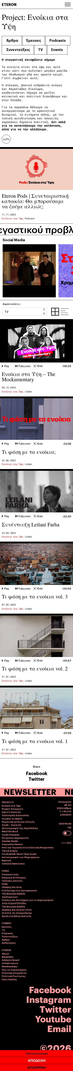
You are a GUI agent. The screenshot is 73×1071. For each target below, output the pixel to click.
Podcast (30, 218)
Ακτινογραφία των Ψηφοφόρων (20, 857)
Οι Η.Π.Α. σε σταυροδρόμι (17, 912)
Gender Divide (10, 840)
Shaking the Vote (11, 887)
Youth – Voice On (11, 824)
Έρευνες (33, 40)
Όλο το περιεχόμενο (14, 969)
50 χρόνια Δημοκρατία (15, 837)
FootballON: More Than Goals (19, 853)
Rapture (6, 860)
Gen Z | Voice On (11, 811)
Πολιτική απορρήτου (14, 972)
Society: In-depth (12, 818)
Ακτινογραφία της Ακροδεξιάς (20, 828)
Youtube (53, 1018)
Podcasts (57, 40)
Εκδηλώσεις (9, 942)
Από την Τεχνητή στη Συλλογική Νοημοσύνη (27, 847)
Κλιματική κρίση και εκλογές (18, 821)
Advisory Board (10, 959)
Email (59, 1028)
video (28, 391)
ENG (64, 842)
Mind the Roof (10, 831)
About (5, 953)
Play (6, 366)
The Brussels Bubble (13, 893)
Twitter (36, 779)
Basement (7, 956)
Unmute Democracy (13, 863)
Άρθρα (12, 40)
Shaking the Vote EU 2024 (17, 909)
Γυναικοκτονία (10, 874)
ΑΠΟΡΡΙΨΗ (36, 1068)
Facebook (36, 773)
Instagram (48, 999)
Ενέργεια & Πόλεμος (14, 877)
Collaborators (10, 963)
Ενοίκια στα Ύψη (12, 218)
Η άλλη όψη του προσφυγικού (19, 890)
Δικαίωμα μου (10, 896)
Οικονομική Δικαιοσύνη (15, 815)
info (6, 139)
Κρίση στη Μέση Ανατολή (16, 916)
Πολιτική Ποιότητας (14, 976)
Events (57, 49)
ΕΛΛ (69, 842)
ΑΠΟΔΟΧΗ (36, 1061)
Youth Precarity (10, 834)
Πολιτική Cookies (37, 1053)
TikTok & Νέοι (10, 850)
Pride (5, 883)
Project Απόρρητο (12, 808)
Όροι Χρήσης (9, 979)
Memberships (9, 966)
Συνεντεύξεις (18, 49)
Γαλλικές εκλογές (12, 880)
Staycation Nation (12, 844)
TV (40, 49)
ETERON (9, 4)
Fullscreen (24, 366)
